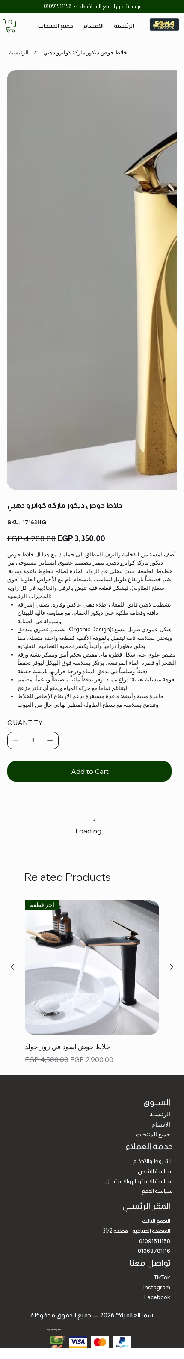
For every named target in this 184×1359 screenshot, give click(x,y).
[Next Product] (171, 717)
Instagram (156, 1037)
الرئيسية (160, 864)
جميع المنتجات (153, 884)
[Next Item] (165, 155)
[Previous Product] (12, 717)
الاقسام (160, 874)
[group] (92, 732)
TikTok (162, 1027)
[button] (10, 25)
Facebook (157, 1047)
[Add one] (50, 490)
